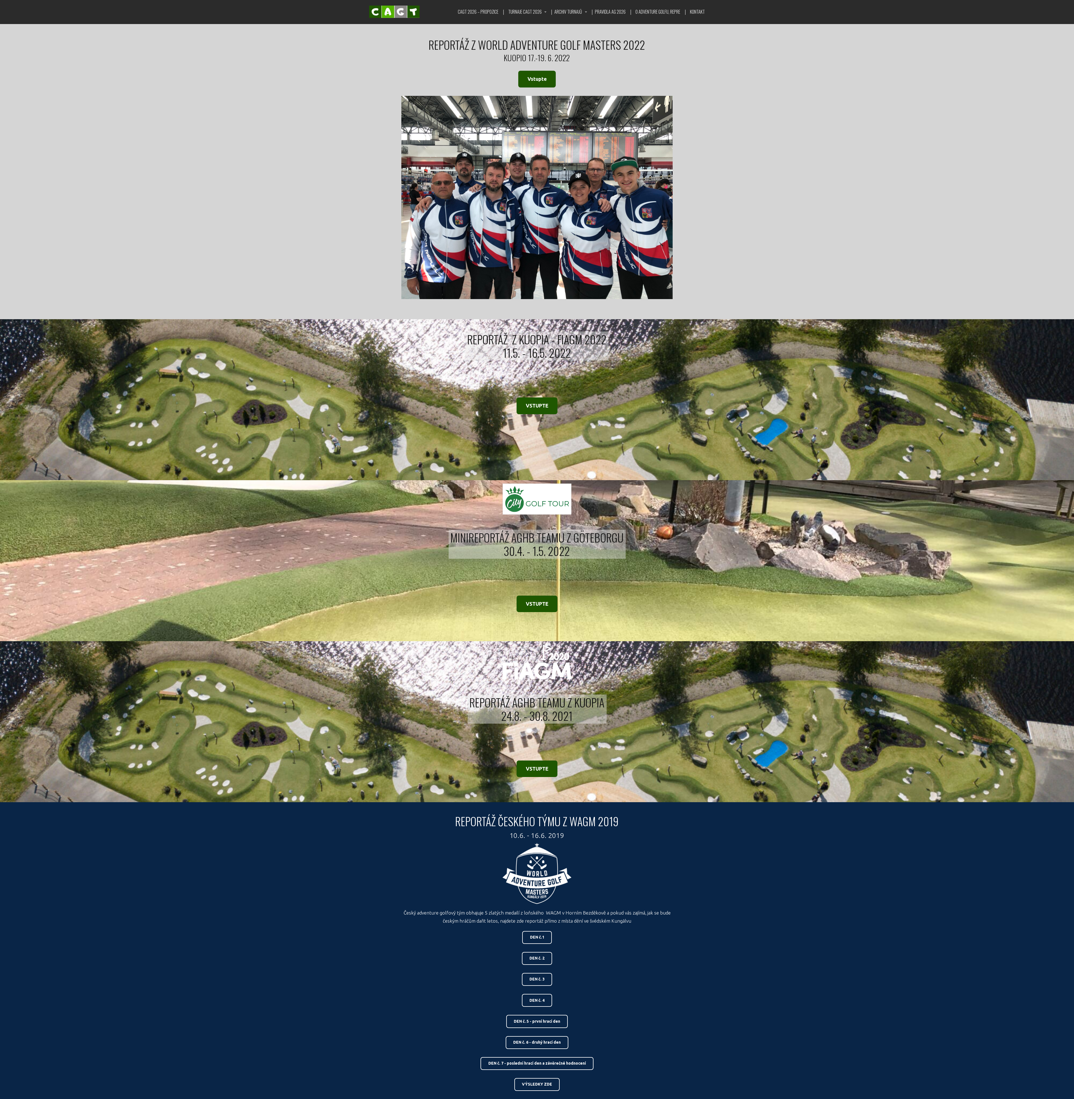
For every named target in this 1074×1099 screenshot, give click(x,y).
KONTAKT (697, 11)
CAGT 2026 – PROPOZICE (478, 11)
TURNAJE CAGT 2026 (525, 11)
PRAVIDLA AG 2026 (610, 11)
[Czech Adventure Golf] (394, 12)
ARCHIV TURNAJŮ (568, 11)
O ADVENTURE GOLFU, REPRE (657, 11)
